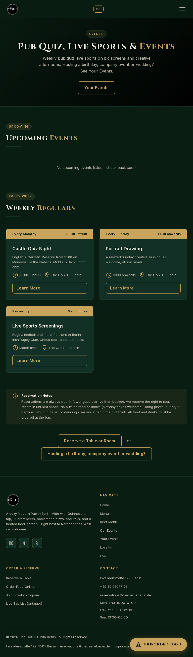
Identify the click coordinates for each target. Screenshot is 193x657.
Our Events (108, 530)
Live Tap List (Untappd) (24, 603)
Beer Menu (108, 522)
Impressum (123, 646)
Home (104, 505)
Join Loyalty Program (22, 595)
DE (98, 9)
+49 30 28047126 (114, 587)
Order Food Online (20, 587)
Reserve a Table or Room (89, 440)
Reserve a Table (19, 578)
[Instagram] (11, 543)
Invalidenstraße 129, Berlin (120, 578)
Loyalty (105, 547)
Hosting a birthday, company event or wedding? (96, 453)
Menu (104, 514)
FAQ (103, 556)
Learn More (28, 287)
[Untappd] (37, 543)
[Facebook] (24, 543)
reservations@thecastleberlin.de (125, 595)
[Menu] (182, 9)
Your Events (96, 87)
